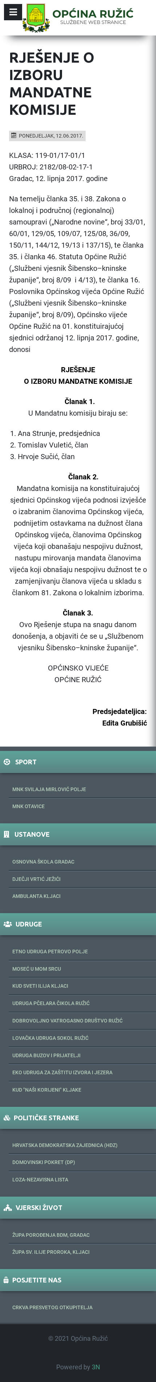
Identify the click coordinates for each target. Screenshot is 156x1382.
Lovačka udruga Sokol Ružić (50, 1038)
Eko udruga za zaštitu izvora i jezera (62, 1072)
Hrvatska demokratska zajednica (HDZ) (65, 1145)
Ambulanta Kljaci (36, 896)
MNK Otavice (28, 806)
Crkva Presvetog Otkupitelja (52, 1307)
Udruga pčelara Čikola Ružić (51, 1003)
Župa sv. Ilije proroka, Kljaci (51, 1252)
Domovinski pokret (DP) (43, 1162)
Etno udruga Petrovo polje (50, 951)
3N (96, 1367)
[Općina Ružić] (78, 17)
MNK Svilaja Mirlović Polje (49, 789)
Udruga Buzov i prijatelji (46, 1055)
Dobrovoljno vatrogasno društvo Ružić (67, 1021)
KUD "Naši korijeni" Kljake (46, 1090)
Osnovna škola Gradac (43, 862)
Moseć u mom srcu (36, 969)
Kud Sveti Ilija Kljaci (40, 986)
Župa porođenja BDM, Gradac (51, 1235)
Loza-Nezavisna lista (40, 1180)
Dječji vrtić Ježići (36, 879)
